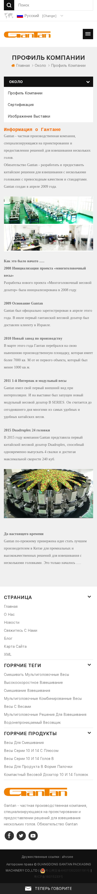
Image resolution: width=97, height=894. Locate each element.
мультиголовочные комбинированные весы (43, 698)
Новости (11, 622)
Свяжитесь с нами (20, 630)
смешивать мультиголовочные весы (36, 674)
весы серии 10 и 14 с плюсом (31, 751)
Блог (8, 638)
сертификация (21, 105)
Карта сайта (15, 646)
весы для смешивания (24, 743)
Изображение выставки (29, 116)
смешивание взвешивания (27, 690)
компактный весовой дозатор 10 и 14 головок (46, 775)
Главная (23, 65)
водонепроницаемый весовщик (32, 722)
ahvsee (67, 857)
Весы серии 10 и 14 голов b (29, 759)
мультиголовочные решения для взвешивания (45, 714)
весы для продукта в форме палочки (38, 767)
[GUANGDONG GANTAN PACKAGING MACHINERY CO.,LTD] (27, 34)
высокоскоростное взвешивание (33, 682)
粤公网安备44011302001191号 (67, 870)
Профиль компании (25, 93)
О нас (9, 614)
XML (7, 654)
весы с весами (17, 706)
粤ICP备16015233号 (48, 877)
